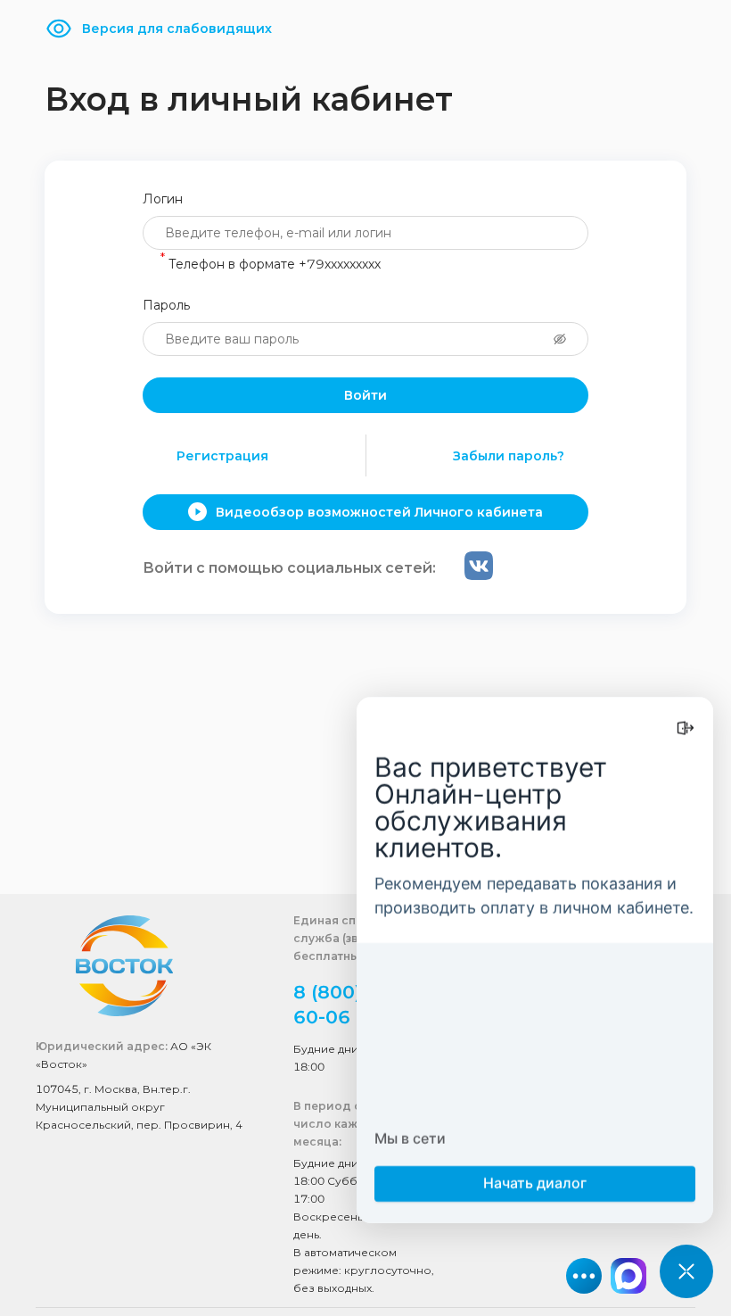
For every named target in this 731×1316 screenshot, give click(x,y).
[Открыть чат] (686, 1271)
